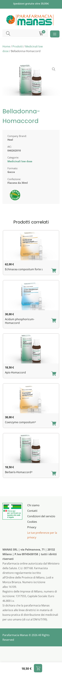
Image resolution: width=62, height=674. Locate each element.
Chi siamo (33, 505)
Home (6, 46)
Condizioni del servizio (41, 516)
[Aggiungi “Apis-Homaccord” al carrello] (53, 373)
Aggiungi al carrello (38, 668)
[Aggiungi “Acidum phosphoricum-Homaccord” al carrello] (53, 320)
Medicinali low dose (19, 161)
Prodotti (17, 46)
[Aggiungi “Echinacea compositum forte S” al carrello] (53, 270)
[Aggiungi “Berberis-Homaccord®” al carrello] (53, 473)
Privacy (31, 527)
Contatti (32, 511)
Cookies (32, 522)
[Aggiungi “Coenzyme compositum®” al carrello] (53, 423)
